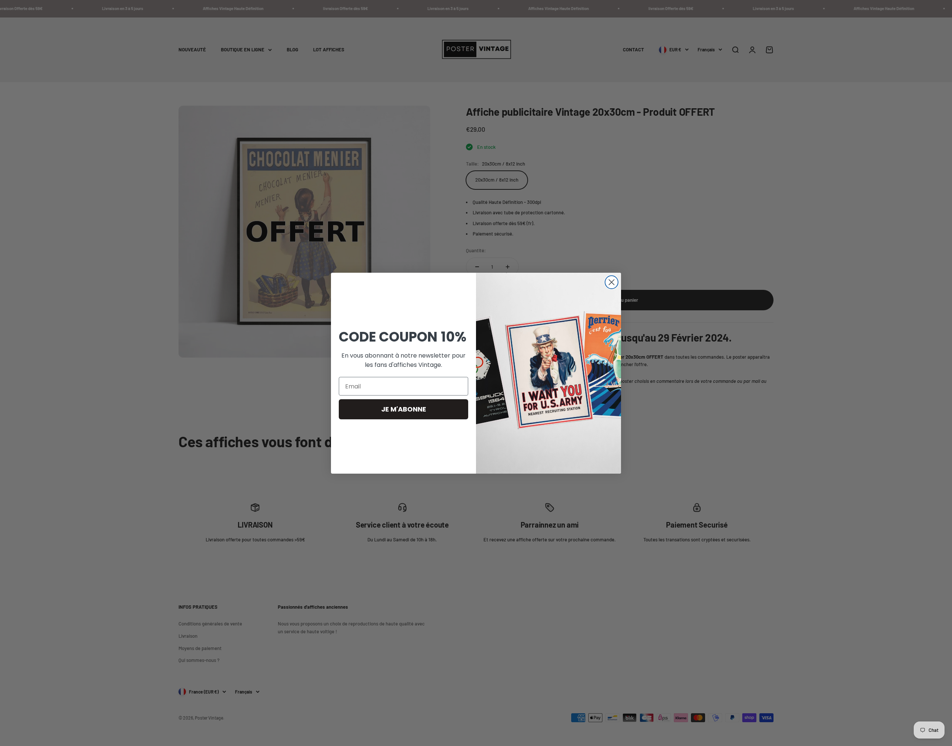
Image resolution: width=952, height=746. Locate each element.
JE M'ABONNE (403, 409)
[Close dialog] (611, 282)
